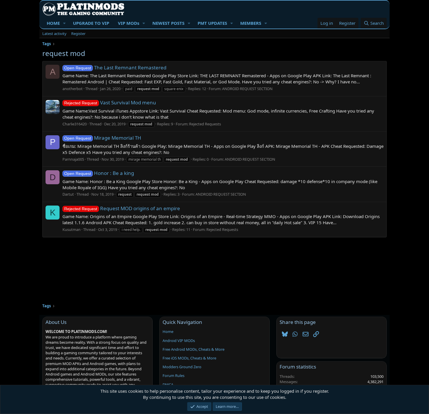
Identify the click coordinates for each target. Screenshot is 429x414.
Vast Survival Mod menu (110, 102)
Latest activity (54, 33)
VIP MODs (128, 23)
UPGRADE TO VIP (91, 23)
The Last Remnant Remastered (115, 67)
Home (168, 331)
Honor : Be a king (99, 173)
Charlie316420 (74, 124)
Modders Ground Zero (182, 366)
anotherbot (72, 88)
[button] (64, 23)
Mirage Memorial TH (102, 137)
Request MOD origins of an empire (122, 208)
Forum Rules (173, 375)
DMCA (168, 384)
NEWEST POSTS (168, 23)
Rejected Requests (205, 124)
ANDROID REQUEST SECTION (247, 88)
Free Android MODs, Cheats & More (193, 349)
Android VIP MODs (179, 340)
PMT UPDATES (212, 23)
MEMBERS (250, 23)
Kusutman (71, 229)
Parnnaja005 (73, 159)
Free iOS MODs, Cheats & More (189, 358)
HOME (53, 23)
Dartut (68, 194)
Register (78, 33)
